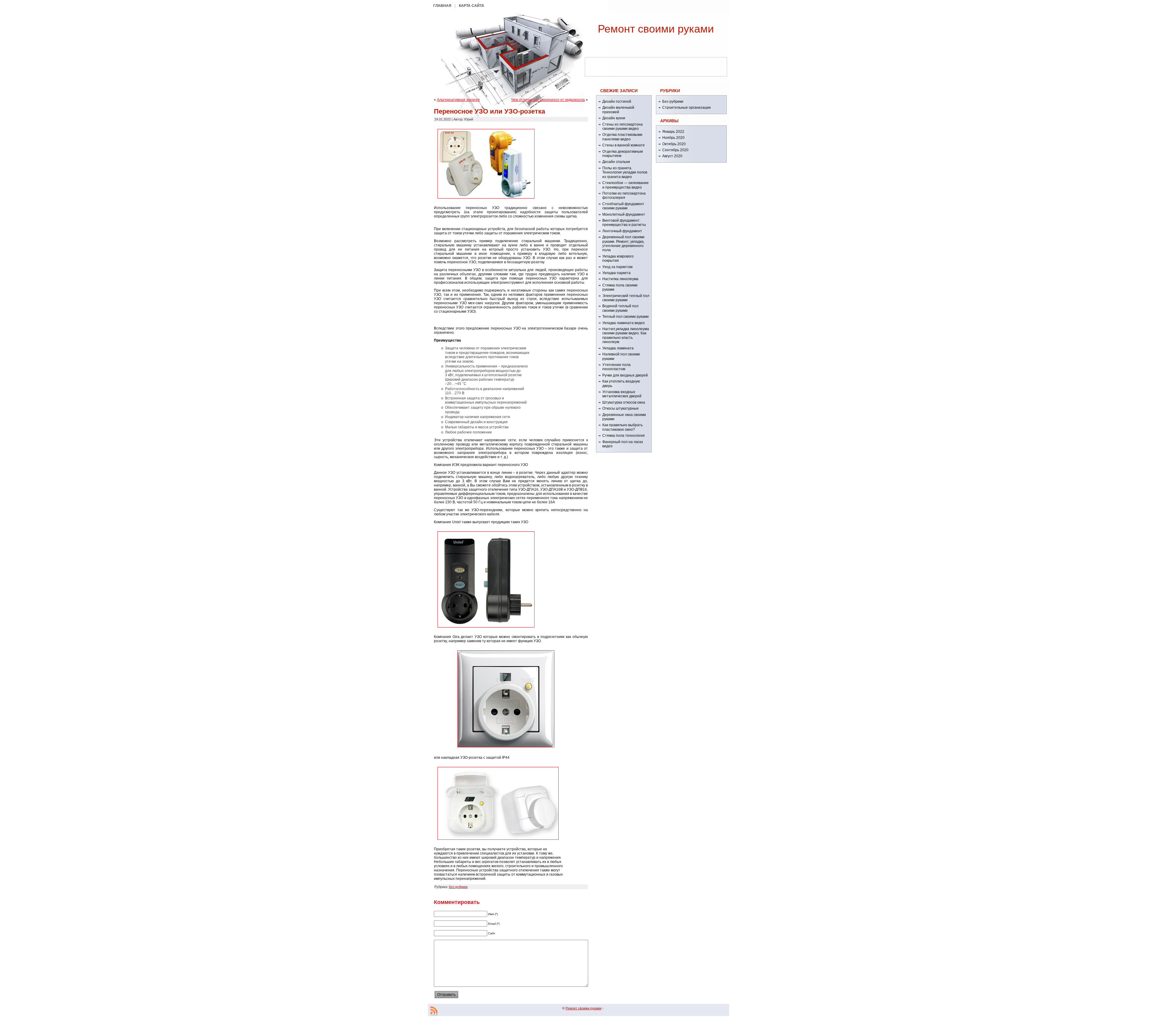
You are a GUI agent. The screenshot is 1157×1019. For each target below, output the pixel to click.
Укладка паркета (616, 273)
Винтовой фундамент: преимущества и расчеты (624, 222)
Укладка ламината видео (623, 323)
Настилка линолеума (620, 279)
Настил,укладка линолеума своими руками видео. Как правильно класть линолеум (625, 335)
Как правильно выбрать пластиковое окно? (622, 427)
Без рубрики (458, 887)
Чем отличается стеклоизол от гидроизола (548, 100)
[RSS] (433, 1011)
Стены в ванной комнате (623, 145)
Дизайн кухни (613, 118)
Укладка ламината (618, 348)
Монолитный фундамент (623, 214)
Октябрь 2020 (674, 144)
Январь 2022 (673, 132)
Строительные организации (686, 107)
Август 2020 (672, 156)
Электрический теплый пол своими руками (625, 298)
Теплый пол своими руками (625, 316)
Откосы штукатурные (620, 408)
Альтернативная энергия (458, 100)
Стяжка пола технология (623, 435)
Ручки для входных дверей (625, 375)
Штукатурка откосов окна (623, 402)
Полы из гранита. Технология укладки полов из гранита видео (624, 172)
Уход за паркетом (617, 267)
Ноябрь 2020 (673, 138)
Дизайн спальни (616, 162)
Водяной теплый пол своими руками (620, 308)
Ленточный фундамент (622, 231)
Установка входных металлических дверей (621, 394)
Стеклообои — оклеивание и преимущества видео (625, 185)
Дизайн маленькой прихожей (618, 109)
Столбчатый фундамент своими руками (623, 206)
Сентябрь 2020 (675, 150)
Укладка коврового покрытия (618, 258)
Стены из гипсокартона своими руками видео (622, 126)
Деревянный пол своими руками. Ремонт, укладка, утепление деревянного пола (623, 243)
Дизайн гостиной (616, 101)
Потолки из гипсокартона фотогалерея (624, 195)
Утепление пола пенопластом (616, 367)
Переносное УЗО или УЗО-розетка (489, 111)
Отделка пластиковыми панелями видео (622, 137)
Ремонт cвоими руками (656, 29)
